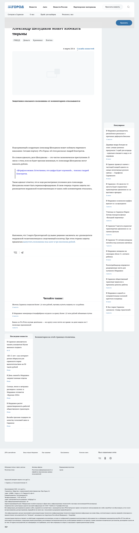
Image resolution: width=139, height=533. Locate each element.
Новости (33, 7)
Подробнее (72, 515)
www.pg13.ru (26, 479)
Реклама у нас (67, 14)
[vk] (15, 252)
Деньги (26, 40)
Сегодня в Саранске (16, 14)
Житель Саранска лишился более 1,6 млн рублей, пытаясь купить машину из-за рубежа (48, 305)
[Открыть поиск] (128, 7)
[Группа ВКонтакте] (99, 458)
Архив (61, 470)
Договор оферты (37, 467)
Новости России (60, 7)
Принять (124, 23)
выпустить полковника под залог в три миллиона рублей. (49, 242)
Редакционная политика (66, 467)
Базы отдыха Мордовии (30, 452)
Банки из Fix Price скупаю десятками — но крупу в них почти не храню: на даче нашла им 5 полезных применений (49, 324)
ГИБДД (17, 40)
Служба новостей (85, 48)
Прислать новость (112, 7)
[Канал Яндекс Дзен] (110, 458)
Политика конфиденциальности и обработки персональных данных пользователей (42, 472)
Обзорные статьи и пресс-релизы (15, 467)
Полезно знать (83, 452)
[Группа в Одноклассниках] (105, 458)
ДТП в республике (10, 452)
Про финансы (65, 452)
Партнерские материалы (85, 7)
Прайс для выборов (48, 14)
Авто (45, 7)
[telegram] (23, 252)
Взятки (49, 40)
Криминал (38, 40)
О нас (32, 14)
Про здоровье (46, 452)
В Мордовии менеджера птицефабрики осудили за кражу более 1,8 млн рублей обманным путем (52, 314)
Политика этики (9, 470)
